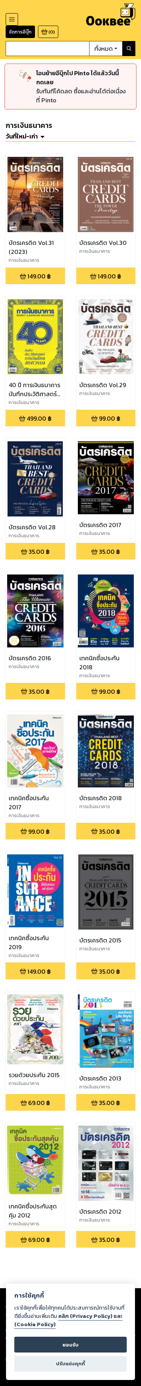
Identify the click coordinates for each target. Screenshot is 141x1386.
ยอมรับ (70, 1344)
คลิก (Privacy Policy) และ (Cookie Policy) (68, 1320)
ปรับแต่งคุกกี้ (70, 1363)
